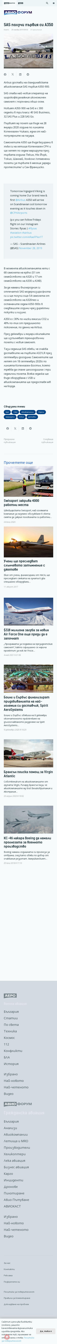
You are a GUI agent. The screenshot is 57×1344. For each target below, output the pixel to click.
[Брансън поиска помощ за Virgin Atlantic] (28, 771)
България (11, 1011)
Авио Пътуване (16, 1200)
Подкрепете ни (12, 1281)
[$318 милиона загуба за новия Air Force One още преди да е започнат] (28, 630)
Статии (11, 1018)
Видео (8, 1094)
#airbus (27, 232)
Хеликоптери (15, 1154)
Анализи (10, 1128)
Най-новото (14, 1081)
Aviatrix (6, 30)
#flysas (32, 228)
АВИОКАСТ (12, 1206)
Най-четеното (16, 1087)
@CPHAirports (18, 213)
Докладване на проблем (16, 1304)
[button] (47, 3)
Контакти (9, 1269)
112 (6, 1044)
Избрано (11, 1074)
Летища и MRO (16, 1141)
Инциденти (13, 1180)
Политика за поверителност (19, 1291)
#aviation (16, 232)
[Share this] (5, 74)
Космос (9, 1038)
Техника (10, 1031)
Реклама (8, 1275)
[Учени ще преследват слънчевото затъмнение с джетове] (28, 557)
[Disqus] (28, 923)
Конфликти (13, 1051)
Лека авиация (14, 1160)
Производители (17, 1147)
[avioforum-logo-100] (18, 12)
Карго (8, 1173)
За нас (7, 1263)
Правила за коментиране (17, 1298)
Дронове (11, 1187)
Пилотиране (14, 1193)
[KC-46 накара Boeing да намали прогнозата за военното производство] (28, 838)
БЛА (7, 1057)
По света (11, 1024)
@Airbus (20, 200)
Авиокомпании (16, 1134)
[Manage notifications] (7, 1337)
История (11, 1064)
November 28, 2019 (30, 248)
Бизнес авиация (16, 1167)
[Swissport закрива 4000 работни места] (28, 494)
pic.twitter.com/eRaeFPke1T (26, 237)
